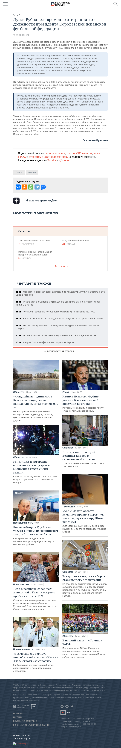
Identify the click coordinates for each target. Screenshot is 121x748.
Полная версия (21, 735)
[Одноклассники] (24, 187)
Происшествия (21, 584)
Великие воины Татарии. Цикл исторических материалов (35, 254)
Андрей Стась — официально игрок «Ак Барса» (45, 342)
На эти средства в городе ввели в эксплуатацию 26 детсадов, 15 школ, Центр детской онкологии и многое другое (35, 408)
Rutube (51, 160)
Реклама (17, 717)
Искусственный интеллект (76, 242)
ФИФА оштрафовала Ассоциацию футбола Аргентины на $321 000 (55, 311)
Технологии (68, 506)
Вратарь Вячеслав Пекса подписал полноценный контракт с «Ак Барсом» (59, 318)
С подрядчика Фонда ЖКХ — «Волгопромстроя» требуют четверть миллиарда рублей (35, 535)
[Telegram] (37, 187)
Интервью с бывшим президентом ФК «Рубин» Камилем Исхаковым (83, 403)
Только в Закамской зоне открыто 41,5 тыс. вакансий (83, 459)
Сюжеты (24, 231)
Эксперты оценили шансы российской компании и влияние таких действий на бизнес (84, 521)
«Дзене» (64, 160)
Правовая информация (25, 721)
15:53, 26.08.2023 (21, 35)
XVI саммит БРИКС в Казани (34, 242)
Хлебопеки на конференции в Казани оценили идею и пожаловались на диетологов (35, 662)
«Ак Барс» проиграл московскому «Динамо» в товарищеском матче (56, 335)
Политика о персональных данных (31, 725)
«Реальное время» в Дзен (41, 200)
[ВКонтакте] (18, 187)
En (68, 712)
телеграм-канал (54, 153)
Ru (63, 712)
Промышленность (23, 522)
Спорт (17, 14)
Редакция (18, 713)
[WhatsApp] (30, 187)
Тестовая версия (22, 738)
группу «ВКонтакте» (79, 153)
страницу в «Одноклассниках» (48, 157)
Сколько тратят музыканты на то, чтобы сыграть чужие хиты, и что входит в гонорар (35, 472)
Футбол (32, 172)
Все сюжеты (61, 266)
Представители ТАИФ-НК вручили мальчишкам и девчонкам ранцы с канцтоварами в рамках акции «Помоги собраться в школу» (83, 649)
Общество (18, 392)
